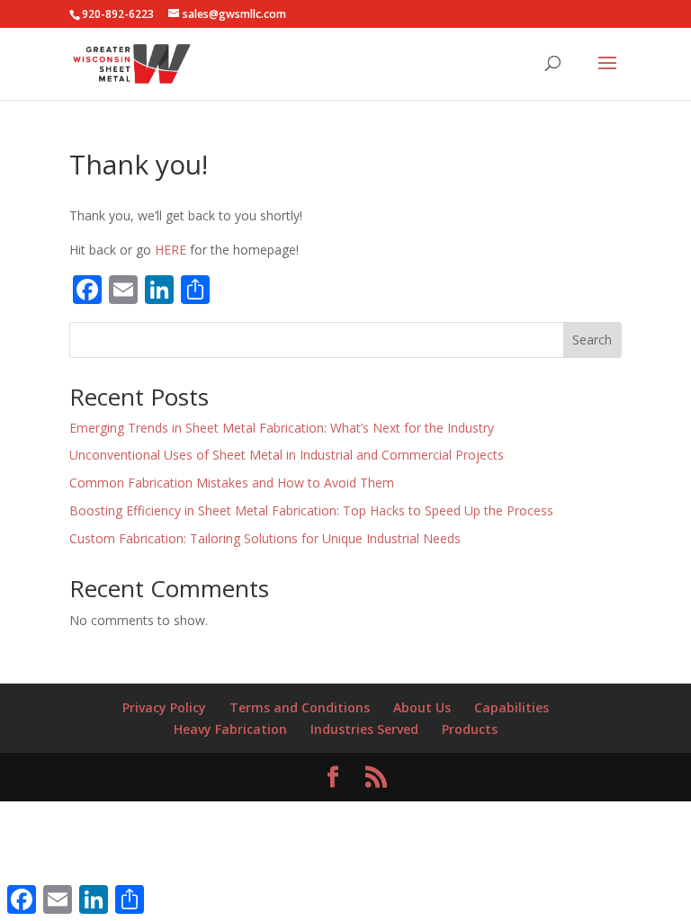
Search (592, 339)
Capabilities (511, 707)
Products (470, 729)
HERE (168, 249)
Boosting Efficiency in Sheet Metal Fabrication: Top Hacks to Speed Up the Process (311, 510)
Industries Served (364, 729)
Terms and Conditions (299, 707)
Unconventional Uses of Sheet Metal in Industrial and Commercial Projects (286, 454)
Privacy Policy (164, 707)
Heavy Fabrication (230, 729)
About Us (422, 707)
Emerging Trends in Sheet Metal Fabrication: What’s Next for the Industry (281, 427)
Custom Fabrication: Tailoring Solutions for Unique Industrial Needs (265, 538)
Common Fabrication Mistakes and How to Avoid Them (231, 482)
